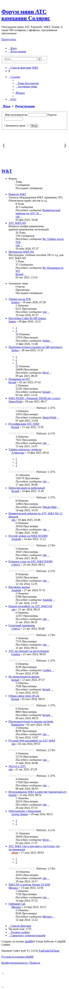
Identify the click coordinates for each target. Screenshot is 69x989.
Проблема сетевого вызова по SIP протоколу (35, 347)
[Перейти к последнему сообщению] (48, 311)
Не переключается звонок (23, 676)
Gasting (15, 654)
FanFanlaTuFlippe (49, 950)
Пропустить (8, 39)
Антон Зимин (19, 814)
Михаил (13, 887)
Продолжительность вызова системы (30, 721)
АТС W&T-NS (17, 222)
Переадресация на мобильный (26, 487)
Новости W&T (17, 194)
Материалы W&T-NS (21, 251)
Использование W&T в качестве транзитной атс (37, 791)
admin (14, 852)
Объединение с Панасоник (24, 810)
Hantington (17, 724)
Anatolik (16, 539)
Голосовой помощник (21, 625)
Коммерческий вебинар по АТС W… (38, 212)
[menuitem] (12, 48)
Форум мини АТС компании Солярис (25, 14)
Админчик (17, 452)
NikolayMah (49, 507)
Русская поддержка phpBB (17, 956)
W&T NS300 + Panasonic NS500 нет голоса (34, 398)
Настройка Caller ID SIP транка (27, 318)
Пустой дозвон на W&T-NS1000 (27, 535)
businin (12, 794)
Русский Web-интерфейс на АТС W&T (31, 740)
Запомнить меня (15, 125)
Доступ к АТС (17, 766)
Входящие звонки (19, 587)
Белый (19, 274)
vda (18, 216)
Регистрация (25, 106)
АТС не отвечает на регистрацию (28, 651)
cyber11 (15, 564)
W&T (6, 171)
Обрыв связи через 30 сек (23, 695)
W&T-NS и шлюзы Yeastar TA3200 (29, 884)
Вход (5, 106)
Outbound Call (16, 903)
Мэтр (45, 372)
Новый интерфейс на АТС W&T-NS (30, 606)
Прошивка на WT (19, 379)
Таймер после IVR (19, 299)
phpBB (29, 941)
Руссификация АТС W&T (24, 423)
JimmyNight (15, 401)
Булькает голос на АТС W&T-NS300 (30, 561)
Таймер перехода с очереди (24, 449)
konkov (15, 302)
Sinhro (12, 321)
